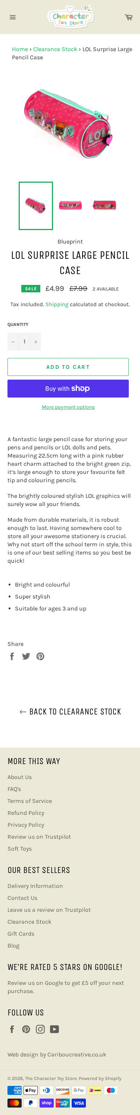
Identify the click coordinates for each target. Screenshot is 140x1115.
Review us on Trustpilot (39, 836)
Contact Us (22, 897)
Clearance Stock (55, 49)
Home (20, 49)
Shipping (57, 304)
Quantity (17, 324)
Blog (13, 945)
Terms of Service (29, 800)
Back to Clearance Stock (74, 711)
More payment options (68, 407)
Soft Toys (19, 848)
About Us (19, 776)
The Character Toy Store (51, 1078)
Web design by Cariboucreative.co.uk (56, 1054)
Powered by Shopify (100, 1078)
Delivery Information (35, 885)
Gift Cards (20, 933)
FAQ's (14, 788)
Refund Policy (25, 812)
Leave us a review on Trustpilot (49, 909)
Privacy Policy (25, 824)
